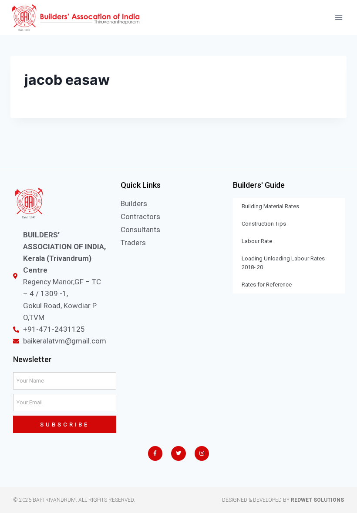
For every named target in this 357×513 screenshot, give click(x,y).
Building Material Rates (270, 206)
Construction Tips (264, 223)
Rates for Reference (267, 284)
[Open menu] (338, 17)
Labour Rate (257, 241)
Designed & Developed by (283, 500)
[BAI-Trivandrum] (75, 18)
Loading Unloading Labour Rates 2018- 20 (283, 262)
